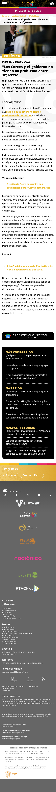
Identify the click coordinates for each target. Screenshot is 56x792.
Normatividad (6, 612)
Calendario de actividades (10, 631)
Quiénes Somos (8, 604)
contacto (15, 491)
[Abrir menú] (4, 3)
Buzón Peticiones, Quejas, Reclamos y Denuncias (17, 633)
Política (34, 16)
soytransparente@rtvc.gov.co (11, 738)
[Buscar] (52, 3)
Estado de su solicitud (9, 639)
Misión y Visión (6, 608)
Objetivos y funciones (9, 610)
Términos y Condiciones (9, 641)
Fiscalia (11, 475)
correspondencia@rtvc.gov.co (26, 703)
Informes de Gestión (8, 616)
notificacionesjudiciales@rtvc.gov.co (13, 732)
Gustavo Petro (31, 475)
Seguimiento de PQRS (41, 716)
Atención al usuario (8, 627)
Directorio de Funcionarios (10, 637)
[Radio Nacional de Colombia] (28, 3)
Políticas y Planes (7, 614)
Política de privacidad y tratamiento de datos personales (20, 686)
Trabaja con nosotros (8, 629)
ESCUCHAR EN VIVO (30, 10)
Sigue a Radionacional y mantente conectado (30, 336)
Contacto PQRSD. (11, 705)
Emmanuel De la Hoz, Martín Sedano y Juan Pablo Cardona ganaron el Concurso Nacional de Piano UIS (28, 404)
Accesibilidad (6, 690)
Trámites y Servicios (8, 635)
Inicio (5, 16)
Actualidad (19, 16)
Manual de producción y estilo (11, 618)
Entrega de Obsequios (9, 643)
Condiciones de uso (8, 688)
